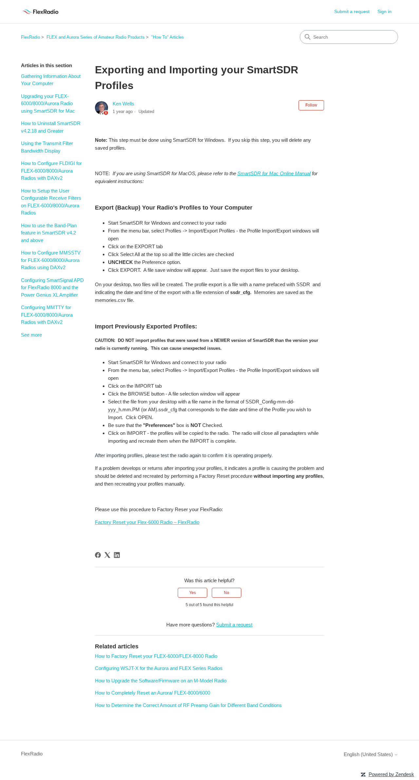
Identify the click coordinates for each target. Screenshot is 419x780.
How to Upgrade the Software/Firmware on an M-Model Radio (161, 680)
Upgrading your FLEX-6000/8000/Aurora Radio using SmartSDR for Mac (48, 103)
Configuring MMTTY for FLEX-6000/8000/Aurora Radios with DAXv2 (47, 315)
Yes (192, 592)
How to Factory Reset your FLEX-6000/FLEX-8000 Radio (156, 656)
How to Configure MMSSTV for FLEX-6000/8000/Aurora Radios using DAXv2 (51, 260)
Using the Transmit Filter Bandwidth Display (47, 147)
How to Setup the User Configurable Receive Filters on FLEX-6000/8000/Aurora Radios (51, 202)
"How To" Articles (167, 37)
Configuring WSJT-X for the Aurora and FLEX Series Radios (159, 668)
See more (31, 335)
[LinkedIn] (117, 555)
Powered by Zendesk (391, 774)
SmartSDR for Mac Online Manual (274, 173)
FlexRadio (30, 37)
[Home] (40, 12)
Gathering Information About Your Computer (51, 79)
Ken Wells (123, 103)
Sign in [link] (384, 11)
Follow (311, 105)
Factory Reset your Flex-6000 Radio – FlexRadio (147, 522)
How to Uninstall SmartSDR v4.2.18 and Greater (51, 127)
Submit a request (352, 11)
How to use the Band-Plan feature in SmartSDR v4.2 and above (49, 233)
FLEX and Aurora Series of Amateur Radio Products (95, 37)
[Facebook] (98, 555)
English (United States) (369, 754)
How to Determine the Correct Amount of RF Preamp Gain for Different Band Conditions (188, 705)
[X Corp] (107, 555)
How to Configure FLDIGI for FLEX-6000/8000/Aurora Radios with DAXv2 (51, 170)
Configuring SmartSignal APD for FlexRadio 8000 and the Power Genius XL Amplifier (52, 287)
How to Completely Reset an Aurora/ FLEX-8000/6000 (152, 693)
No (226, 592)
